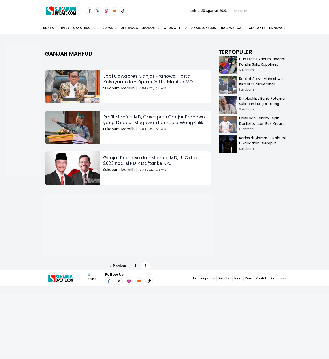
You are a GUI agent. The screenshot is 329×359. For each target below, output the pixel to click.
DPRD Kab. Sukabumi (201, 28)
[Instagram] (106, 11)
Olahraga (129, 28)
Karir (248, 278)
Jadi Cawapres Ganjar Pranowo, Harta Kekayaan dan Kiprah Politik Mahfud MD (148, 79)
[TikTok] (122, 11)
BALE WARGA (231, 28)
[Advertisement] (23, 124)
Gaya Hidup (82, 28)
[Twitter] (98, 11)
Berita (48, 28)
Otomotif (172, 28)
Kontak (261, 278)
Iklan (237, 278)
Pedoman (278, 278)
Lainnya (275, 28)
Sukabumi (246, 70)
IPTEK (65, 28)
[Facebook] (89, 11)
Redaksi (224, 278)
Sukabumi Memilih (119, 88)
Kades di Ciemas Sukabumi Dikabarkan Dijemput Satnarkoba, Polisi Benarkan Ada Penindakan (262, 146)
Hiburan (106, 28)
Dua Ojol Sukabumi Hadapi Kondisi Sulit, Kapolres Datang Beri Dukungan (262, 64)
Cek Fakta (257, 28)
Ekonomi (149, 28)
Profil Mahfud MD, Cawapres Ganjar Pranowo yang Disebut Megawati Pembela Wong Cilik (154, 120)
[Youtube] (114, 11)
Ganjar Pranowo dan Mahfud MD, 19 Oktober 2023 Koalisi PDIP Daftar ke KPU (153, 160)
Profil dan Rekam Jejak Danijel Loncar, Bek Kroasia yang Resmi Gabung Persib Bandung (262, 126)
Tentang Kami (203, 278)
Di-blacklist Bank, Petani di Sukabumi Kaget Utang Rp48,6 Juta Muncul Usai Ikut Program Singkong (262, 106)
